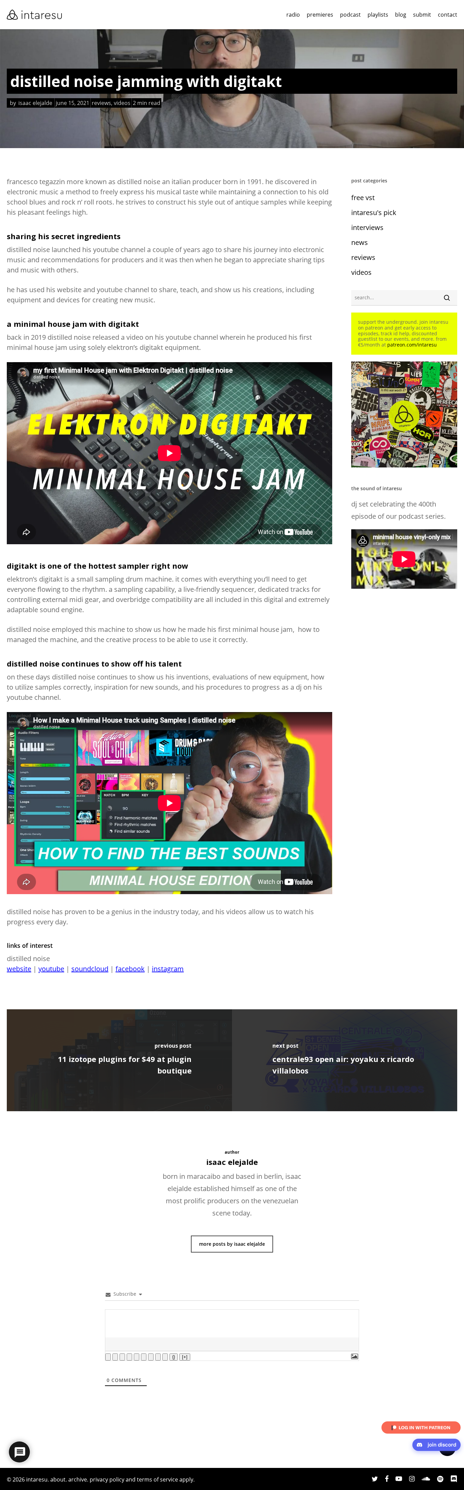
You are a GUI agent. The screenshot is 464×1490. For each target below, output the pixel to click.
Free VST (363, 197)
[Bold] (108, 1357)
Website (19, 968)
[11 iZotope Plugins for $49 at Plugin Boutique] (119, 1060)
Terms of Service (157, 1479)
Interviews (367, 227)
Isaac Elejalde (35, 103)
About (58, 1479)
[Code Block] (158, 1357)
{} (173, 1357)
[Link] (165, 1357)
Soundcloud (89, 968)
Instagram (168, 968)
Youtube (51, 968)
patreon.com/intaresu (412, 344)
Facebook (130, 968)
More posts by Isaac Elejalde (232, 1244)
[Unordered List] (143, 1357)
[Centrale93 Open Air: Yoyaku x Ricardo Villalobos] (344, 1060)
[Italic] (115, 1357)
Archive (77, 1479)
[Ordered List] (136, 1357)
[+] (185, 1357)
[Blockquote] (151, 1357)
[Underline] (122, 1357)
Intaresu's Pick (373, 212)
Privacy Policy (107, 1479)
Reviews (101, 103)
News (359, 242)
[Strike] (129, 1357)
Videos (122, 103)
